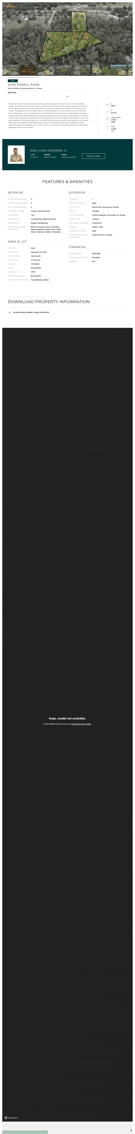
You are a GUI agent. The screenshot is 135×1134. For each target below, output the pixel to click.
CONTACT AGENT (93, 156)
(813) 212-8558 (50, 157)
